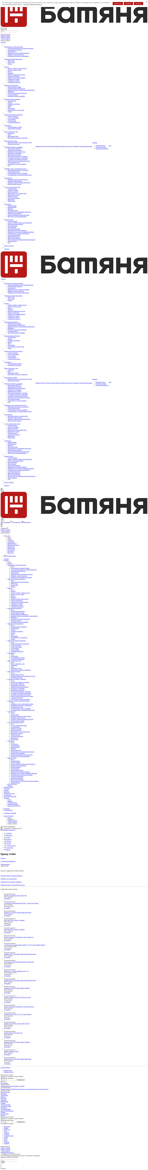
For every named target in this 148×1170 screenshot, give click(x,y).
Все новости (4, 1083)
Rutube (6, 1128)
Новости (3, 1097)
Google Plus (9, 847)
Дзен (5, 1131)
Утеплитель (14, 744)
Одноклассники (11, 845)
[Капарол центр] (19, 218)
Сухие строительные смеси (19, 725)
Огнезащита (14, 656)
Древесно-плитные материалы (20, 582)
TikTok (6, 1137)
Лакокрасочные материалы (19, 627)
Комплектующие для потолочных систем (13, 885)
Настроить (128, 3)
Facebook (8, 833)
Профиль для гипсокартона (9, 879)
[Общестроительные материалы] (19, 113)
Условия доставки (6, 1106)
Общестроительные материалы (20, 643)
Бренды (3, 1115)
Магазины (4, 1098)
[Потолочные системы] (19, 139)
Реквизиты (4, 1107)
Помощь (10, 801)
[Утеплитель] (19, 202)
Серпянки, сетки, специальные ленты (22, 704)
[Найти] (1, 33)
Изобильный (11, 548)
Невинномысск (12, 543)
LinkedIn (6, 1143)
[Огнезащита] (19, 124)
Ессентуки (11, 551)
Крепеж (13, 591)
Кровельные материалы (18, 611)
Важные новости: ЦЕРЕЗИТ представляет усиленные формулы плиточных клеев (24, 1089)
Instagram (8, 839)
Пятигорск (11, 540)
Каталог (10, 563)
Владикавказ (11, 549)
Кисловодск (11, 546)
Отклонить (138, 3)
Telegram (8, 841)
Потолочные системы (17, 674)
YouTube (8, 843)
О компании (4, 1095)
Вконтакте (9, 835)
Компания (4, 1094)
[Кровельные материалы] (19, 84)
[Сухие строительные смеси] (19, 186)
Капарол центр (15, 761)
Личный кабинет (6, 34)
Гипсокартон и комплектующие (20, 568)
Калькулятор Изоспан (7, 1111)
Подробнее (7, 898)
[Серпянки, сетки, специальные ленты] (19, 167)
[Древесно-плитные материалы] (19, 57)
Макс (5, 1140)
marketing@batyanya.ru (8, 830)
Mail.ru (8, 850)
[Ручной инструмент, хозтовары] (19, 145)
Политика (4, 1100)
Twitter (8, 837)
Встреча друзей (5, 1092)
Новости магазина (7, 1078)
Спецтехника (15, 714)
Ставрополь (11, 542)
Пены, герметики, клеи (18, 664)
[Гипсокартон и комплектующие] (19, 45)
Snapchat (6, 1142)
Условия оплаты (5, 1104)
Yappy (6, 1139)
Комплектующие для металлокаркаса (11, 875)
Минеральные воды (13, 545)
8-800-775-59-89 (5, 36)
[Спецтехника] (19, 176)
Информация (4, 1101)
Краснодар (11, 553)
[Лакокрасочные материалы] (19, 98)
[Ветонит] (19, 247)
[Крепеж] (19, 65)
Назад (9, 537)
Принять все (117, 3)
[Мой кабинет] (1, 489)
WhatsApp (7, 1129)
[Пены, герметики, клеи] (19, 130)
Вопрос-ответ (5, 1114)
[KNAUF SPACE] (19, 244)
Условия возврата (6, 1109)
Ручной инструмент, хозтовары (20, 682)
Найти (2, 1162)
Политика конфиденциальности (32, 4)
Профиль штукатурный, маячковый (11, 882)
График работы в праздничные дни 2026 (12, 1086)
